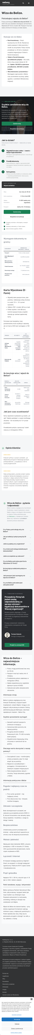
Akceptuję (17, 1019)
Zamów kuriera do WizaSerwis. (10, 995)
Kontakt (4, 992)
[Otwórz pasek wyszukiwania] (23, 3)
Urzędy (4, 989)
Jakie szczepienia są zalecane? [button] (13, 556)
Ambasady (5, 987)
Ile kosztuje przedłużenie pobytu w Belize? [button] (14, 569)
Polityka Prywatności (20, 955)
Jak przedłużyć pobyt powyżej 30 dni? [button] (14, 537)
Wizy (3, 978)
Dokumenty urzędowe (8, 984)
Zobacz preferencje (17, 1028)
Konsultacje (5, 981)
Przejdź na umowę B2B (17, 645)
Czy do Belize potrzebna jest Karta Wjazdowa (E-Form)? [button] (14, 562)
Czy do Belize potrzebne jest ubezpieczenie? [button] (12, 584)
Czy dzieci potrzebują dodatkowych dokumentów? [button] (15, 550)
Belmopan (12, 516)
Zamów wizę (17, 123)
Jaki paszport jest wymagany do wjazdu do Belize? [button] (14, 576)
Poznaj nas (5, 973)
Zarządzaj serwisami (16, 1014)
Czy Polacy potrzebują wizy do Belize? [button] (13, 530)
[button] (31, 999)
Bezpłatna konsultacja (17, 129)
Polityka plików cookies (16, 1032)
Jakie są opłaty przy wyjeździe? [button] (14, 544)
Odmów (17, 1024)
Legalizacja (5, 976)
